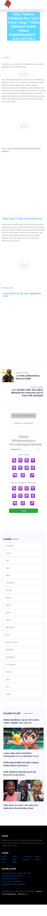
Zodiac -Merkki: (23, 455)
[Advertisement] (23, 180)
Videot (14, 857)
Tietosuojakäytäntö (9, 894)
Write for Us (22, 894)
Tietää (23, 510)
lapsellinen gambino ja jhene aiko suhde (16, 873)
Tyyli (14, 859)
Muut (3, 862)
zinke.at (39, 891)
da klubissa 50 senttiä (10, 878)
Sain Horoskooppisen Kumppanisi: (23, 483)
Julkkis (6, 58)
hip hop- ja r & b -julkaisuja (12, 881)
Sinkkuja (38, 859)
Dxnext (26, 859)
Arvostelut (27, 857)
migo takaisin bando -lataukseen (14, 884)
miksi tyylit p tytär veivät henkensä (22, 218)
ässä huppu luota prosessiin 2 (13, 876)
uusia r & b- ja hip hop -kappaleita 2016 (22, 295)
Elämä (37, 857)
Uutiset (3, 857)
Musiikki (4, 859)
